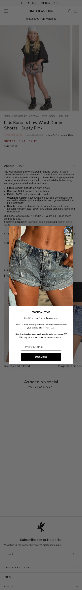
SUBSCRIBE (41, 356)
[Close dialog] (67, 230)
